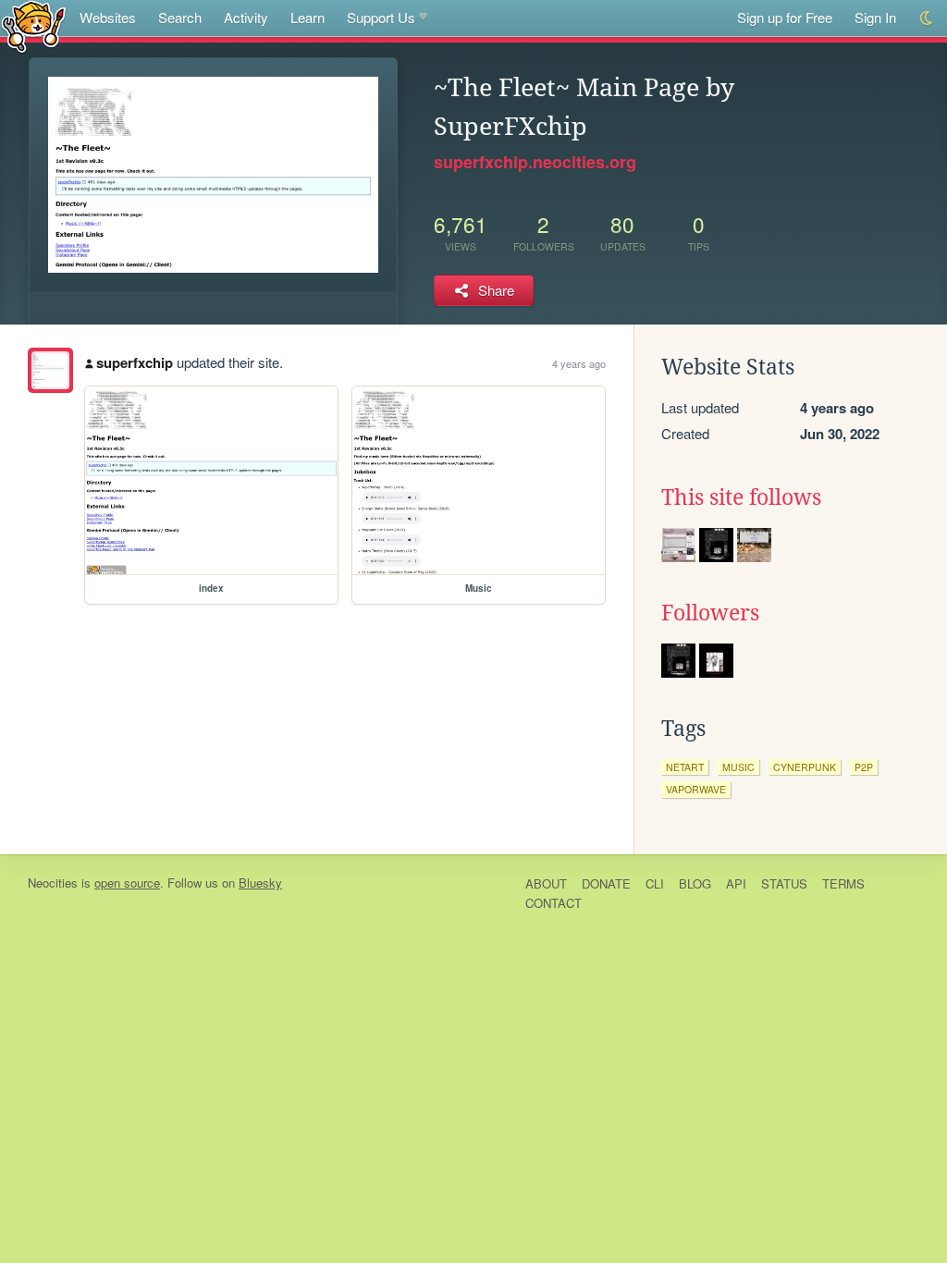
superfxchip (134, 362)
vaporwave (696, 789)
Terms (843, 883)
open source (127, 882)
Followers (710, 613)
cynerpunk (804, 767)
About (546, 883)
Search (180, 17)
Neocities (53, 882)
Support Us (381, 17)
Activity (246, 17)
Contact (553, 903)
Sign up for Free (784, 17)
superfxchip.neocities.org (535, 162)
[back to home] (34, 25)
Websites (108, 17)
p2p (864, 767)
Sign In (875, 17)
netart (685, 767)
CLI (655, 883)
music (738, 767)
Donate (606, 883)
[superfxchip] (50, 370)
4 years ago (579, 363)
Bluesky (260, 882)
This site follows (741, 497)
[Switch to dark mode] (927, 18)
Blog (695, 883)
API (736, 883)
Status (784, 883)
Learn (307, 17)
